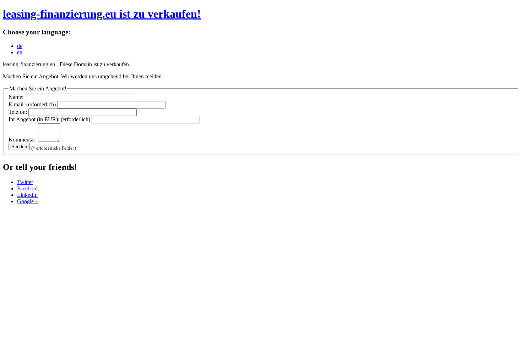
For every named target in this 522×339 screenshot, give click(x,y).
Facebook (28, 188)
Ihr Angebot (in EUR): (49, 119)
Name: (16, 97)
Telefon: (18, 112)
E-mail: (32, 104)
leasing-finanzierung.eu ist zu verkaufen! (102, 13)
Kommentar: (23, 140)
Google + (27, 201)
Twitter (25, 182)
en (19, 52)
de (19, 46)
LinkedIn (27, 195)
